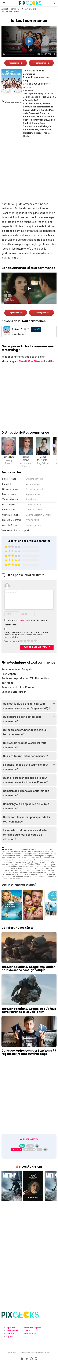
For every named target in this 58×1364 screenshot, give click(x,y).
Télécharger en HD (41, 63)
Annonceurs (12, 1330)
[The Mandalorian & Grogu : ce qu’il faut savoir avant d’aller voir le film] (29, 989)
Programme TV (30, 1139)
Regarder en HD (15, 63)
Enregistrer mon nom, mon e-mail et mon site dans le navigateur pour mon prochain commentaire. (26, 634)
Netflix (50, 361)
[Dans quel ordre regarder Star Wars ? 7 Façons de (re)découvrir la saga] (29, 1031)
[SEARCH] (55, 3)
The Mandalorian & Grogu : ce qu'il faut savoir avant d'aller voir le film (28, 1010)
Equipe (9, 1336)
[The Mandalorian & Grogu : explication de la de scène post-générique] (29, 947)
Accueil (4, 9)
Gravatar (23, 620)
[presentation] (54, 445)
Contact (10, 1333)
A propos (10, 1327)
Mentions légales (32, 1327)
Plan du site (30, 1333)
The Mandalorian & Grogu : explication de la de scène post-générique (28, 968)
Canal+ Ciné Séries (30, 9)
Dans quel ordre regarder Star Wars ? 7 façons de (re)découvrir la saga (28, 1052)
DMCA (27, 1330)
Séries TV (15, 9)
